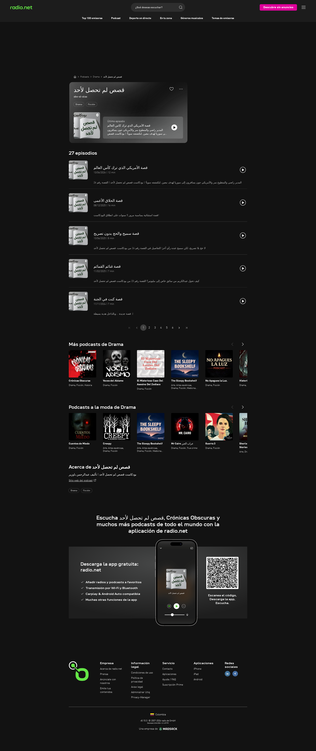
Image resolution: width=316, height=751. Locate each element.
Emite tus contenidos (106, 690)
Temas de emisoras (223, 18)
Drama (79, 104)
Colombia (160, 714)
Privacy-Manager (140, 697)
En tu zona (166, 18)
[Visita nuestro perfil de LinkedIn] (227, 674)
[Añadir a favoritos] (171, 89)
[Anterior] (232, 342)
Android (198, 679)
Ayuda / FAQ (169, 679)
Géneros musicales (192, 18)
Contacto (167, 669)
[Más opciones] (181, 89)
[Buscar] (180, 7)
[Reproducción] (174, 127)
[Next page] (179, 328)
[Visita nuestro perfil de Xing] (235, 674)
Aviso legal (137, 687)
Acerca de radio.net (111, 669)
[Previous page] (137, 328)
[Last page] (186, 328)
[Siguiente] (242, 342)
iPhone (197, 669)
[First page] (129, 328)
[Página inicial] (75, 76)
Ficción (91, 104)
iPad (196, 674)
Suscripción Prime (172, 685)
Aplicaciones (169, 674)
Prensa (104, 674)
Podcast (116, 18)
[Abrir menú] (303, 7)
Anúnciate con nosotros (108, 681)
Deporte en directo (140, 18)
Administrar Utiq (140, 692)
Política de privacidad (137, 680)
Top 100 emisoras (92, 18)
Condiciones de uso (142, 672)
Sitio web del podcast (81, 480)
